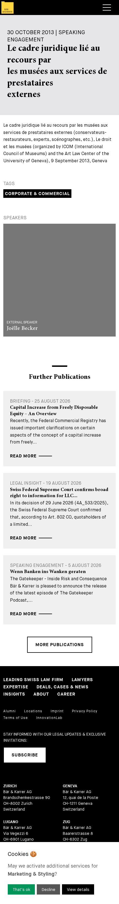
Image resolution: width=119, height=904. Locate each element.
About (41, 694)
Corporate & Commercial (37, 193)
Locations (33, 711)
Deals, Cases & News (63, 687)
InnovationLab (49, 718)
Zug (66, 822)
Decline (48, 889)
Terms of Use (15, 718)
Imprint (57, 711)
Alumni (9, 711)
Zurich (10, 786)
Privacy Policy (84, 711)
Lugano (10, 822)
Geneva (70, 786)
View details (78, 889)
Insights (14, 694)
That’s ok (21, 889)
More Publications (59, 645)
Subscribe (25, 755)
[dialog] (59, 873)
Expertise (15, 687)
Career (66, 694)
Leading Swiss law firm (33, 680)
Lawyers (82, 680)
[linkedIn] (57, 755)
